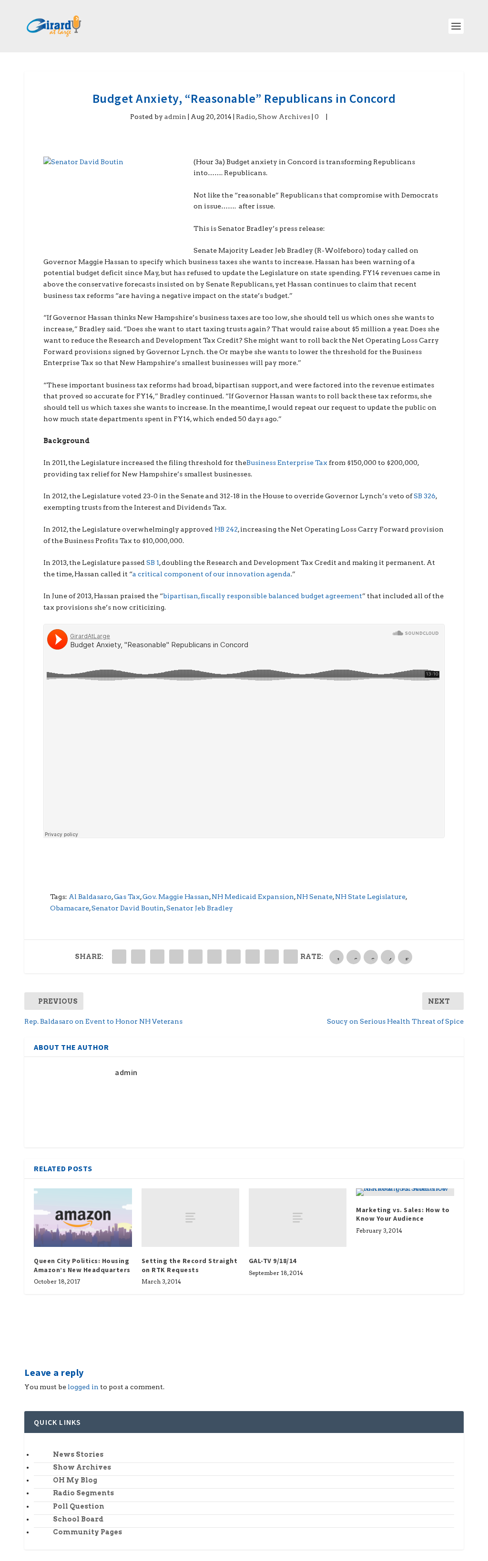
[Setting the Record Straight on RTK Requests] (190, 1217)
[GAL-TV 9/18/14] (297, 1217)
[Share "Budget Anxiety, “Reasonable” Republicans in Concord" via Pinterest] (195, 956)
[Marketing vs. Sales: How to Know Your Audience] (405, 1192)
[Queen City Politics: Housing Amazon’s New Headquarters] (83, 1217)
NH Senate (314, 896)
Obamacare (69, 908)
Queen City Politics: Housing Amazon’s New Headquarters (82, 1265)
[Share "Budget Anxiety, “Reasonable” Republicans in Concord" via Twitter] (138, 956)
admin (175, 116)
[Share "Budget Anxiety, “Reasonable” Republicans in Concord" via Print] (290, 956)
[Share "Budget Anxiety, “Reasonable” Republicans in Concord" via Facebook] (119, 956)
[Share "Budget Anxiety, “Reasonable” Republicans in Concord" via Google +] (157, 956)
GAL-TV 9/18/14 (272, 1260)
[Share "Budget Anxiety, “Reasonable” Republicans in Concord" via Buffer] (233, 956)
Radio (245, 116)
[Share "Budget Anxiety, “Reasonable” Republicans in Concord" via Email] (271, 956)
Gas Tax (127, 896)
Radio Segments (83, 1493)
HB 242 (226, 529)
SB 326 (425, 496)
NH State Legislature (370, 896)
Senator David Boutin (128, 908)
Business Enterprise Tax (286, 462)
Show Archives (284, 116)
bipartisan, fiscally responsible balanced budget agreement (262, 596)
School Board (78, 1519)
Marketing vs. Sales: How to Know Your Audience (403, 1214)
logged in (83, 1387)
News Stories (78, 1454)
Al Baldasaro (90, 896)
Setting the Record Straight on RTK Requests (190, 1265)
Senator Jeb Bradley (199, 908)
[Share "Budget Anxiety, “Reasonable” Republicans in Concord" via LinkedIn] (214, 956)
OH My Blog (75, 1480)
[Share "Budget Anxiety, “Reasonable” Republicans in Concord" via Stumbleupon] (252, 956)
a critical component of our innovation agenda (211, 574)
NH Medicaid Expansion (253, 896)
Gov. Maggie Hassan (175, 896)
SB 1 (152, 562)
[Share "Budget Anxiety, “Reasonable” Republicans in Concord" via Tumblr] (176, 956)
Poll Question (78, 1506)
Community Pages (87, 1532)
